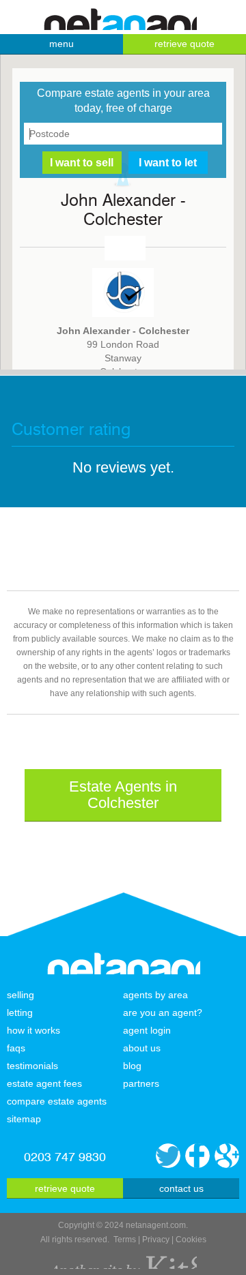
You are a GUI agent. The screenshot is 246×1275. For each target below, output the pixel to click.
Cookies (191, 1239)
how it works (33, 1030)
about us (142, 1047)
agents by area (155, 994)
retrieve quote (184, 43)
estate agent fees (44, 1083)
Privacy (155, 1239)
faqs (16, 1047)
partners (141, 1083)
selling (20, 994)
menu (61, 43)
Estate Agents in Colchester (123, 794)
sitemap (24, 1118)
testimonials (32, 1065)
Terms (124, 1239)
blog (132, 1065)
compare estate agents (57, 1101)
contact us (181, 1188)
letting (20, 1012)
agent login (147, 1030)
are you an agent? (162, 1012)
